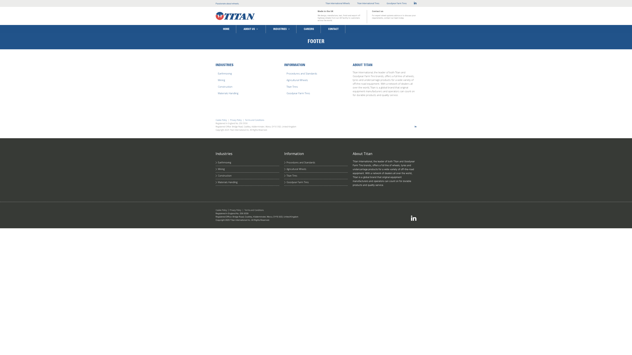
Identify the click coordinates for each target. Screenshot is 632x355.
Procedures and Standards (302, 73)
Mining (221, 80)
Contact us (377, 11)
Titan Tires (292, 86)
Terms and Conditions (254, 120)
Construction (225, 86)
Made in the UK (325, 11)
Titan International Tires (368, 3)
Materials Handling (228, 93)
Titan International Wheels (338, 3)
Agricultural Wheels (297, 80)
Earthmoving (225, 73)
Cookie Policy (221, 120)
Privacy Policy (236, 120)
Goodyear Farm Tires (397, 3)
